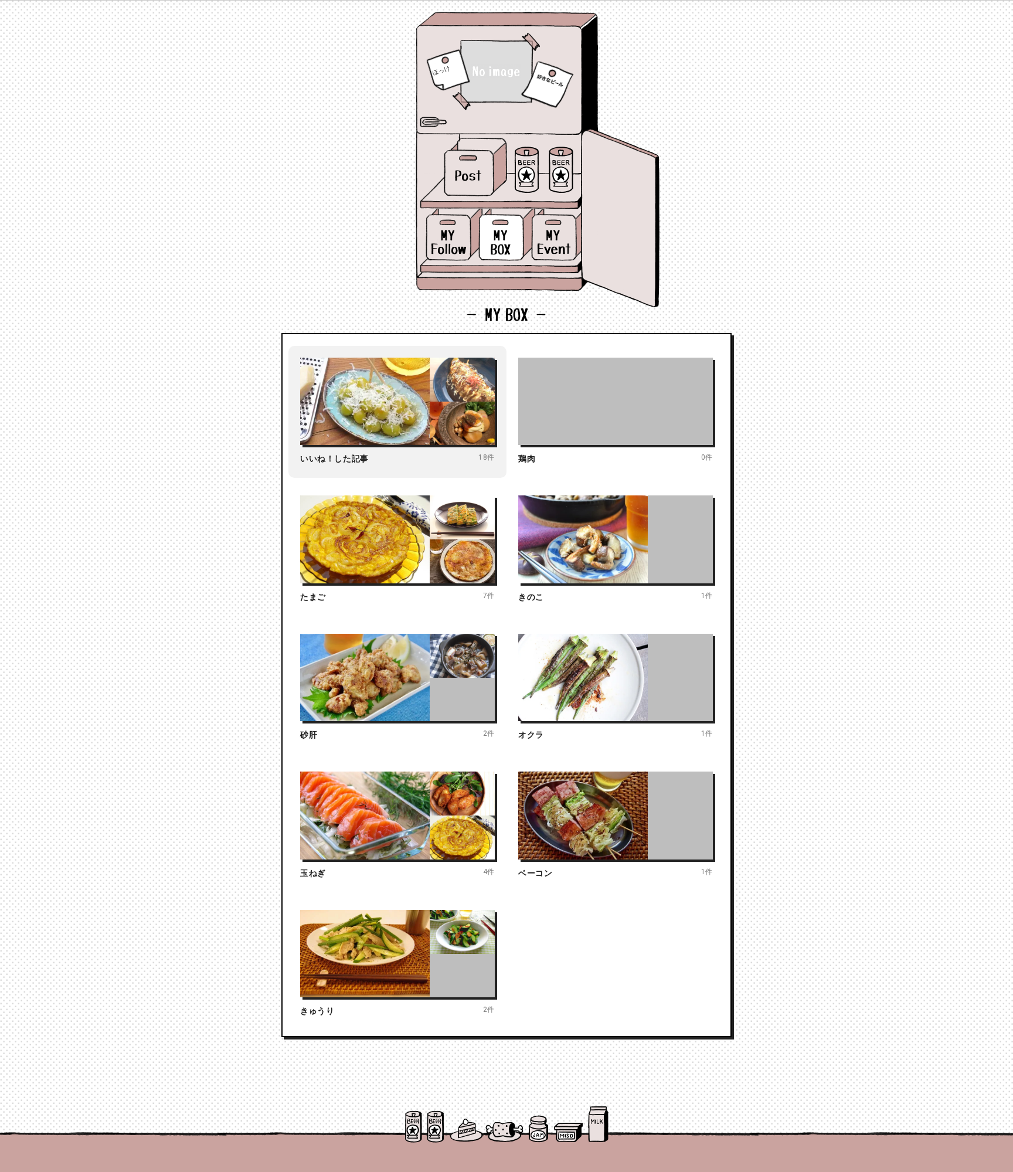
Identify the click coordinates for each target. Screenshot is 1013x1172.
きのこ (531, 597)
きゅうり (317, 1010)
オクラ (531, 734)
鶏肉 (526, 458)
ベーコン (535, 873)
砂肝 (308, 734)
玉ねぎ (313, 873)
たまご (313, 597)
